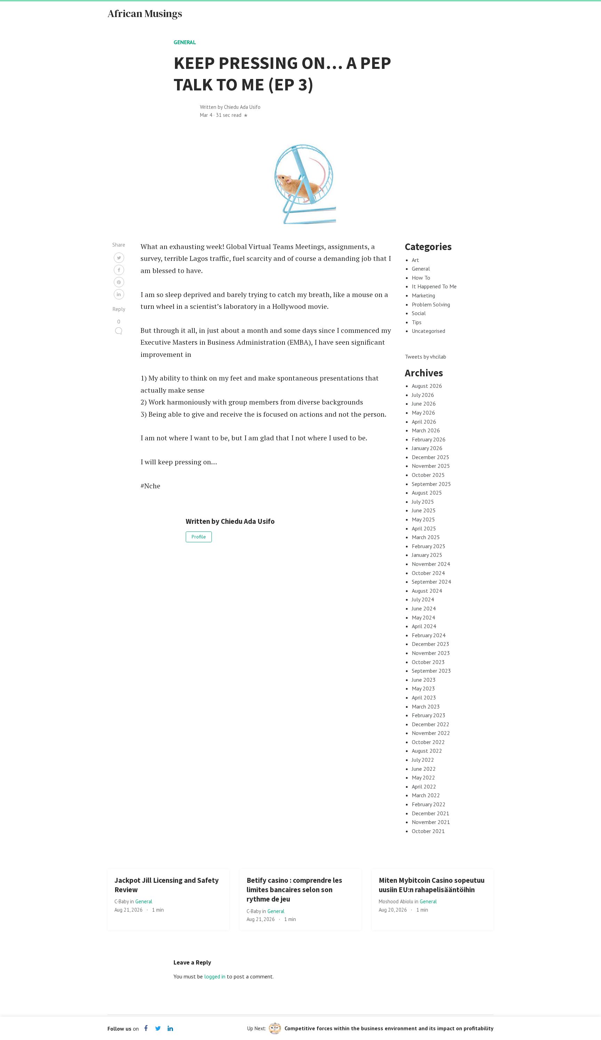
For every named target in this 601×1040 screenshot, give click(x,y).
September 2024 (431, 581)
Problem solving (431, 304)
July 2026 (423, 394)
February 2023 (429, 715)
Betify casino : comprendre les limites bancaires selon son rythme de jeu (294, 890)
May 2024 (423, 617)
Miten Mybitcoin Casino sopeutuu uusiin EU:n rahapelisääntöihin (431, 885)
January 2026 (427, 448)
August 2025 (427, 492)
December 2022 (430, 724)
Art (415, 259)
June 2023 (424, 679)
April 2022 (424, 786)
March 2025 (426, 537)
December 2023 (430, 643)
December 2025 (430, 457)
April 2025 (424, 528)
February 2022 (429, 804)
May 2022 (423, 777)
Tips (417, 322)
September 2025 (431, 483)
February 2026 (429, 439)
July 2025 (423, 501)
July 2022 (423, 759)
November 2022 (431, 732)
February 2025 (429, 546)
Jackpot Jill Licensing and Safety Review (166, 885)
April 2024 (424, 626)
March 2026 (426, 430)
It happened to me (434, 286)
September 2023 (431, 670)
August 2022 (427, 750)
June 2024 (424, 608)
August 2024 (427, 590)
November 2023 (431, 652)
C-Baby (122, 901)
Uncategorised (428, 330)
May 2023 (423, 688)
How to (421, 277)
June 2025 (424, 510)
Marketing (423, 295)
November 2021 (431, 821)
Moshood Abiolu (397, 901)
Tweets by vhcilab (425, 356)
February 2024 (429, 635)
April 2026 (424, 421)
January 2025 (427, 554)
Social (419, 313)
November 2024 (431, 563)
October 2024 (428, 572)
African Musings (144, 13)
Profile (199, 537)
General (185, 42)
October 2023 (428, 661)
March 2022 (426, 795)
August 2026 (427, 385)
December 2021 (430, 813)
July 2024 (423, 599)
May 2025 (423, 519)
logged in (214, 976)
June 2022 (424, 768)
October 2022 (428, 741)
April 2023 (424, 697)
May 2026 (423, 412)
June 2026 (424, 403)
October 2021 (428, 830)
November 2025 (431, 465)
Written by (230, 107)
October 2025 (428, 474)
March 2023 (426, 706)
